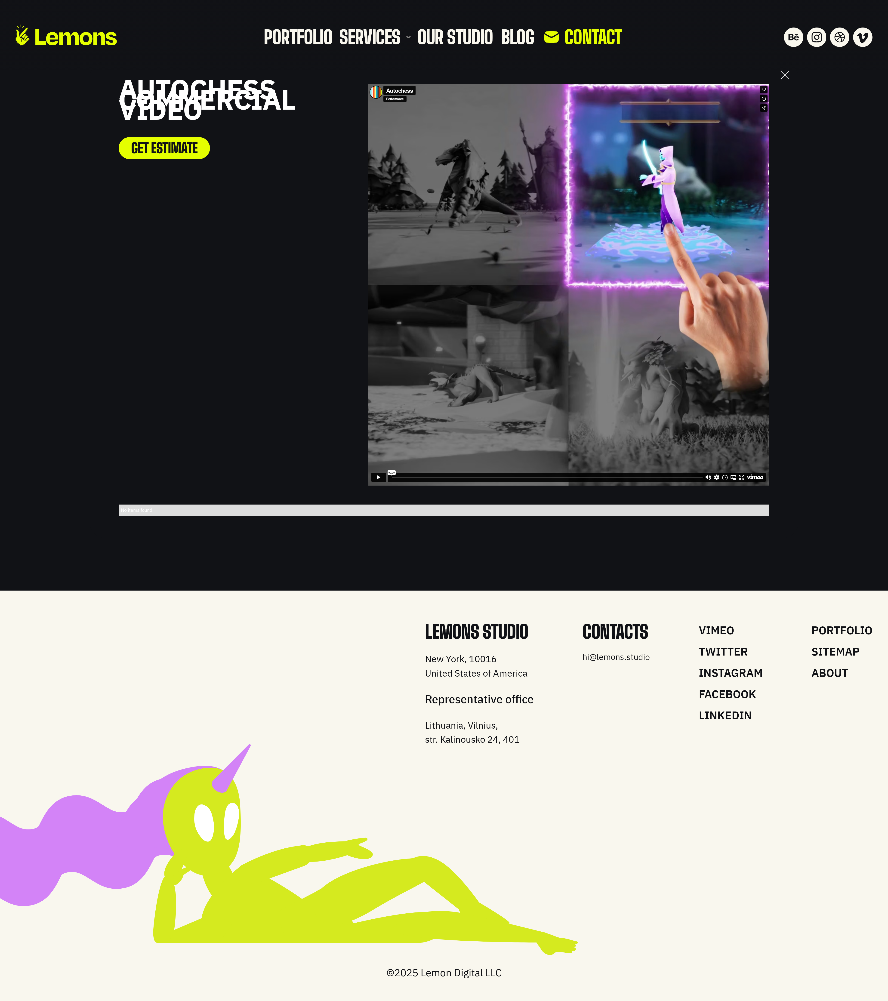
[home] (66, 35)
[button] (374, 37)
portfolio (298, 37)
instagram (731, 672)
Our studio (455, 37)
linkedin (725, 715)
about (829, 672)
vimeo (716, 630)
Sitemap (835, 651)
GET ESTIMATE (164, 148)
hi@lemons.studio (616, 657)
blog (517, 37)
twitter (723, 651)
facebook (727, 694)
